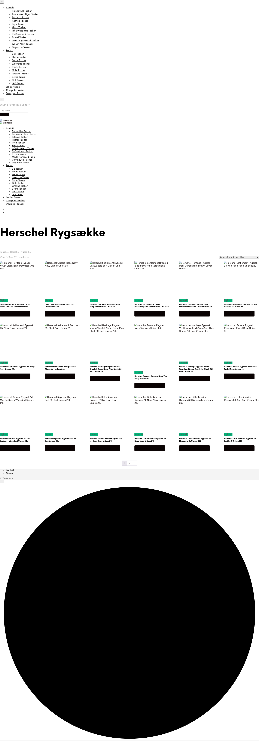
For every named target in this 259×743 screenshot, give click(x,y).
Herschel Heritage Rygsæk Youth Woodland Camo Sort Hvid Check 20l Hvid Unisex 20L (196, 369)
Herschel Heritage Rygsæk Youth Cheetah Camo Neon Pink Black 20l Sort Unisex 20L (106, 369)
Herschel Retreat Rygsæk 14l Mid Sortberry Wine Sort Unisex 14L (15, 439)
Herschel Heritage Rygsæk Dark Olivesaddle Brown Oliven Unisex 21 (195, 305)
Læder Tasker (13, 87)
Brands (10, 7)
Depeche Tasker (21, 47)
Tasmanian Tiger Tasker (25, 14)
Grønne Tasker (20, 73)
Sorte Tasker (19, 60)
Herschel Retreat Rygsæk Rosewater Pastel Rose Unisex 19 (240, 367)
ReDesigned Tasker (23, 34)
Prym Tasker (18, 24)
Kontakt (10, 470)
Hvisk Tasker (19, 27)
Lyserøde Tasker (21, 64)
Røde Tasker (19, 67)
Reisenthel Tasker (22, 11)
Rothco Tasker (20, 21)
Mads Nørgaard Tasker (25, 40)
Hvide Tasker (19, 57)
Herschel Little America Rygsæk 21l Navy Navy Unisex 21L (150, 439)
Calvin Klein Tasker (22, 44)
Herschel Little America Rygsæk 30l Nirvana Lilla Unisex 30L (195, 439)
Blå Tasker (18, 54)
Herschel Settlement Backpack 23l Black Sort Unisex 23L (60, 367)
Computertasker (15, 90)
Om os (9, 473)
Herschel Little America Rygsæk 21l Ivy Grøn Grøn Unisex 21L (106, 439)
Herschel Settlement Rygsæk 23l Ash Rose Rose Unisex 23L (240, 305)
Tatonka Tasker (20, 17)
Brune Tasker (19, 77)
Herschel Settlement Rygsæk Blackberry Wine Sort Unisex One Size (151, 305)
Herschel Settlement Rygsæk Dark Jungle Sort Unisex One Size (105, 305)
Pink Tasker (18, 80)
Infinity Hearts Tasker (24, 31)
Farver (9, 50)
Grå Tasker (18, 83)
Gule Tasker (18, 70)
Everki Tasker (19, 37)
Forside (4, 252)
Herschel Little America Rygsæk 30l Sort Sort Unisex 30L (240, 439)
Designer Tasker (15, 93)
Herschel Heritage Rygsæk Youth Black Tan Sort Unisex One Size (15, 305)
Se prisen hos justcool (15, 313)
